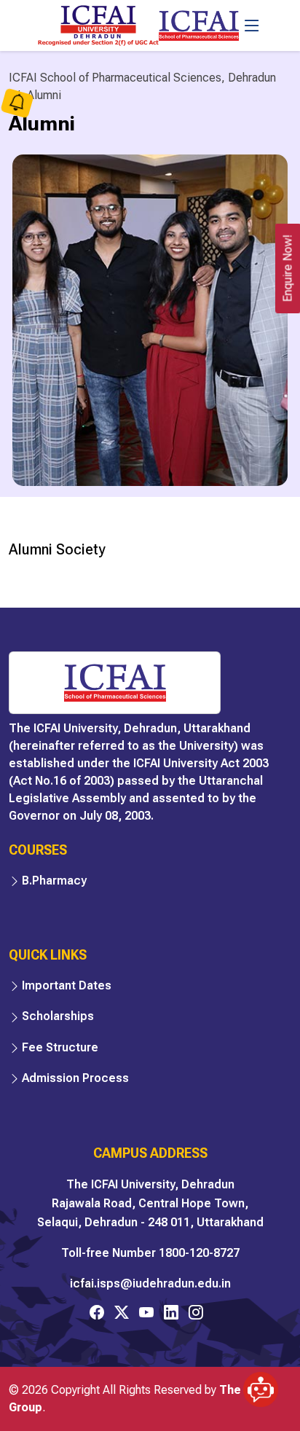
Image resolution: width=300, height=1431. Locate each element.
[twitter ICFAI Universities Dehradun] (121, 1312)
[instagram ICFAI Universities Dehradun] (196, 1312)
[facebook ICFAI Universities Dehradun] (97, 1312)
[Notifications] (17, 104)
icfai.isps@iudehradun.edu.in (150, 1283)
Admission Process (75, 1078)
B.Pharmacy (54, 880)
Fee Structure (60, 1047)
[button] (260, 1385)
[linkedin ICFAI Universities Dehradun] (171, 1312)
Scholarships (58, 1016)
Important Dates (66, 985)
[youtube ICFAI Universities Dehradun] (146, 1312)
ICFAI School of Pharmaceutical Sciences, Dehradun (142, 78)
